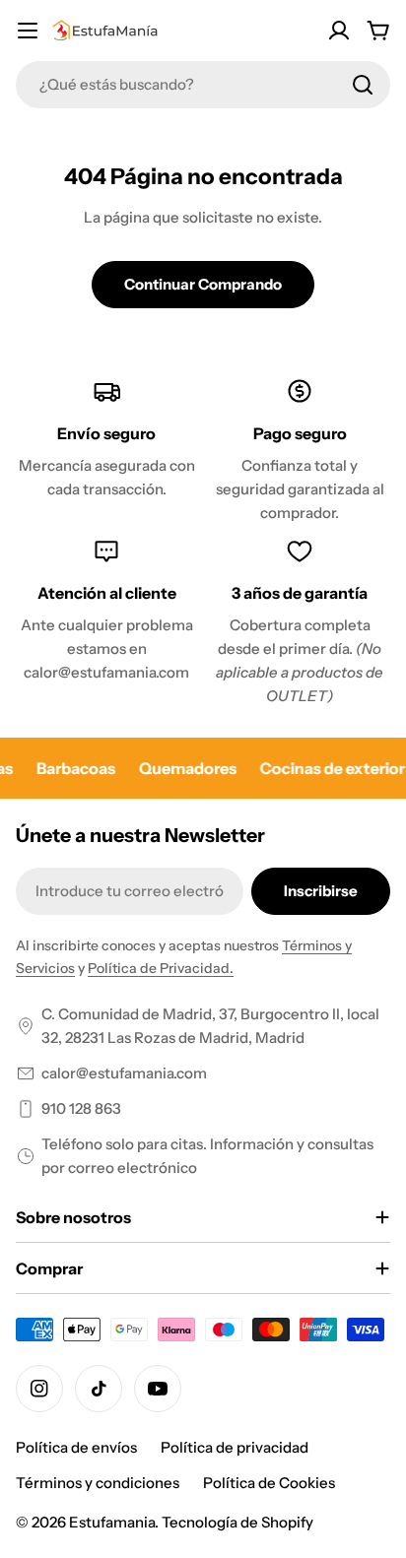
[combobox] (203, 84)
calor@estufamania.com (124, 1073)
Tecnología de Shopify (237, 1522)
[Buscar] (362, 85)
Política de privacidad (234, 1447)
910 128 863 (81, 1108)
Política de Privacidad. (161, 968)
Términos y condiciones (97, 1482)
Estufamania (112, 1522)
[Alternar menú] (27, 30)
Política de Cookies (269, 1482)
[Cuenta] (339, 30)
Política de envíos (76, 1447)
